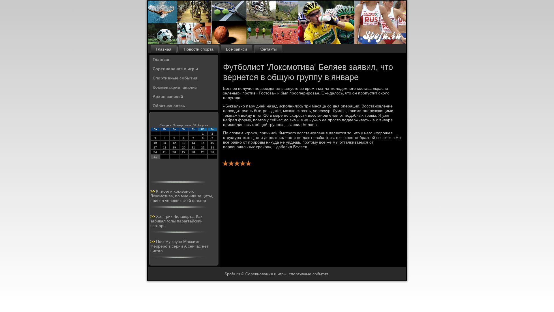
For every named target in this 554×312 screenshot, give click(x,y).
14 (193, 142)
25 (164, 152)
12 (174, 142)
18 (164, 147)
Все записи (236, 49)
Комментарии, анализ (175, 87)
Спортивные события (175, 78)
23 (212, 147)
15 (203, 142)
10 (155, 142)
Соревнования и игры (175, 68)
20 (184, 147)
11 (164, 142)
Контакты (268, 49)
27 (184, 152)
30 (212, 152)
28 (193, 152)
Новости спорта (199, 49)
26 (174, 152)
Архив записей (168, 96)
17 (155, 147)
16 (212, 142)
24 (155, 152)
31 (155, 156)
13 (184, 142)
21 (193, 147)
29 (203, 152)
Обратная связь (169, 105)
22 (203, 147)
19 (174, 147)
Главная (163, 49)
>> (153, 191)
